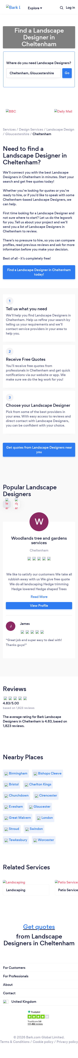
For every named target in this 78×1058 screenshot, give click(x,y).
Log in (70, 7)
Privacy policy (67, 1042)
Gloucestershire (17, 134)
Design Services (31, 129)
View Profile (39, 605)
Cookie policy (43, 1042)
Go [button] (67, 73)
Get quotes (39, 926)
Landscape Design (60, 129)
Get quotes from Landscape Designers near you (39, 449)
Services (9, 129)
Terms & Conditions (15, 1042)
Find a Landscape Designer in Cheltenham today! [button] (39, 272)
